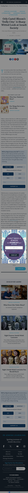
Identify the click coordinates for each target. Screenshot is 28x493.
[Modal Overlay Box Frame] (14, 246)
